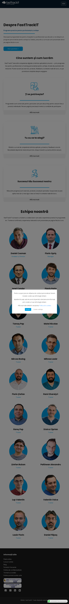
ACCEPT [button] (28, 309)
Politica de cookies (45, 306)
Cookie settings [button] (38, 309)
